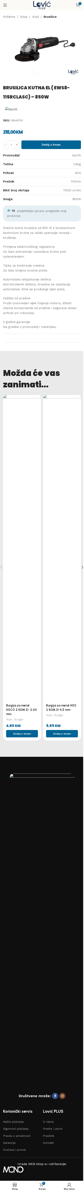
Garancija (9, 1142)
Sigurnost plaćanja (15, 1128)
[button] (22, 733)
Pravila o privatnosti (16, 1135)
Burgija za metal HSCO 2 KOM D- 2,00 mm (21, 710)
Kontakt (48, 1142)
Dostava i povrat (14, 1149)
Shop (24, 17)
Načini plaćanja (13, 1121)
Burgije (18, 719)
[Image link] (42, 926)
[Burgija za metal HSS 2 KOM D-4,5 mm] (62, 547)
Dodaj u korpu (51, 144)
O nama (48, 1121)
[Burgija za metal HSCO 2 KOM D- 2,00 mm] (22, 547)
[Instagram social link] (62, 1096)
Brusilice (50, 17)
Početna (9, 17)
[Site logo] (42, 5)
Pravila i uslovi (52, 1128)
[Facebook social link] (55, 1096)
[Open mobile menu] (5, 5)
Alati (35, 17)
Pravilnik (48, 1135)
